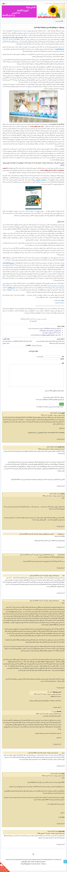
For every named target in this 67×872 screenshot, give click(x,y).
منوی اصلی (59, 21)
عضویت (50, 3)
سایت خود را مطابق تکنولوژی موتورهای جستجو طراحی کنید (46, 335)
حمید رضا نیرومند (59, 302)
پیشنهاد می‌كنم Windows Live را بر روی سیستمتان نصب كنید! (44, 328)
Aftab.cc (43, 864)
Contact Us (58, 859)
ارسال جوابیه (60, 439)
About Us (51, 859)
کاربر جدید (39, 356)
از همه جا (32, 321)
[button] (3, 4)
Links (29, 859)
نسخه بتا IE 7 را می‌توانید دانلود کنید (51, 333)
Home (7, 859)
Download (18, 859)
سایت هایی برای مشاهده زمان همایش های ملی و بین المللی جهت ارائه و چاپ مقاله (50, 342)
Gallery (34, 859)
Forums (12, 859)
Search (39, 859)
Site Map (45, 859)
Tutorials (24, 859)
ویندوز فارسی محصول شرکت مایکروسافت (50, 330)
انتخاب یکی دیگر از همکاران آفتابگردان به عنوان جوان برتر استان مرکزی (17, 342)
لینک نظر (53, 413)
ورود (46, 3)
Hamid (22, 319)
